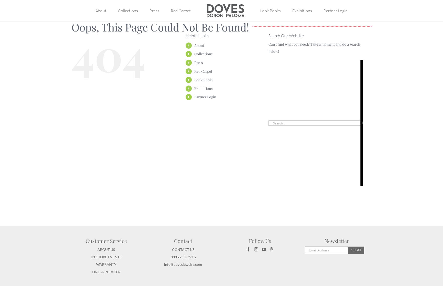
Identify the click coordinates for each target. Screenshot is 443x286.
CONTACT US (183, 249)
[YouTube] (264, 249)
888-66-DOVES (183, 257)
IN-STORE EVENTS (106, 257)
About (199, 45)
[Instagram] (256, 249)
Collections (203, 53)
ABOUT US (106, 249)
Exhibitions (203, 88)
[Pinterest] (271, 249)
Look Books (203, 79)
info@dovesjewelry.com (183, 264)
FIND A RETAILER (106, 272)
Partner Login (205, 96)
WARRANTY (106, 264)
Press (198, 62)
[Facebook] (248, 249)
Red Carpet (203, 71)
